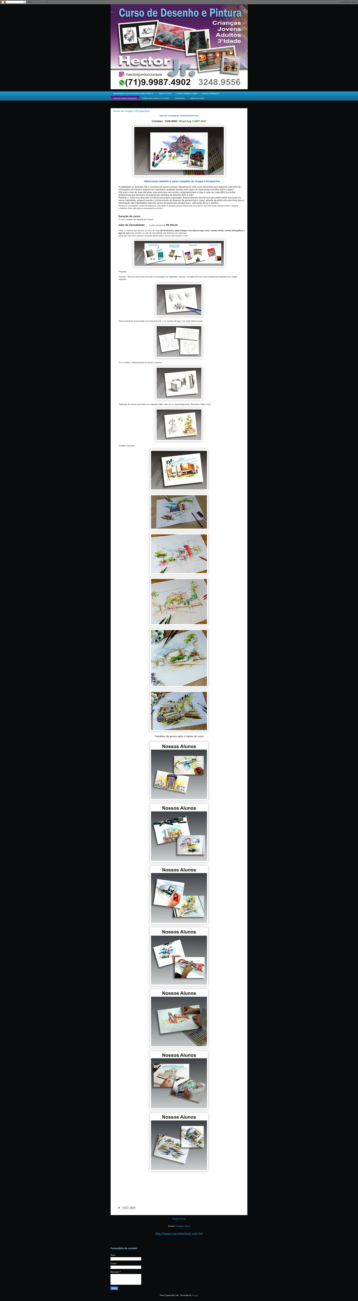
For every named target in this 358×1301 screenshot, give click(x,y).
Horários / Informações (211, 94)
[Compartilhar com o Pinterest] (134, 1207)
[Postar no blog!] (126, 1207)
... (113, 10)
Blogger (195, 1295)
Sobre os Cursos (165, 94)
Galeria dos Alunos (197, 98)
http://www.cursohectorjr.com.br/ (179, 1234)
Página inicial (179, 1219)
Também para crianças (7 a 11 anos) (155, 98)
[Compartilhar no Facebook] (131, 1207)
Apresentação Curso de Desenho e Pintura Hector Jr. (133, 94)
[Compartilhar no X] (129, 1207)
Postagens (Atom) (182, 1226)
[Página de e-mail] (118, 1207)
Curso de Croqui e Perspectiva (125, 98)
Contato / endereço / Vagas (187, 94)
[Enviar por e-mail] (123, 1207)
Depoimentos (180, 98)
